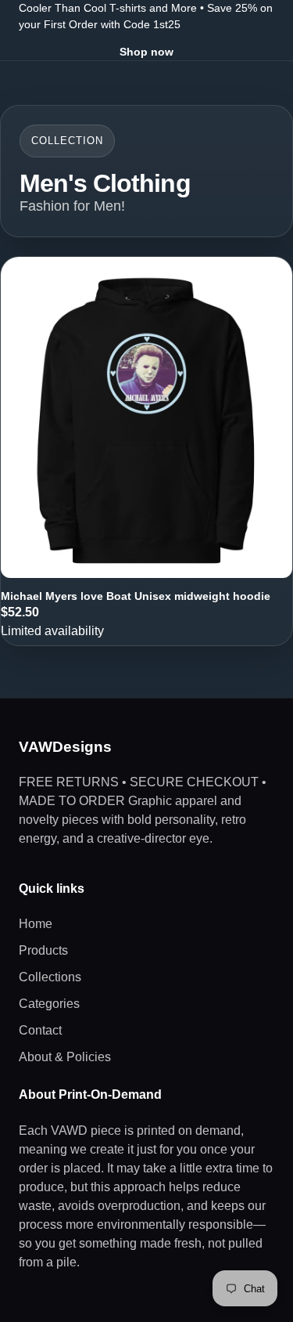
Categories (49, 1003)
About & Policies (65, 1057)
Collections (50, 977)
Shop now (146, 51)
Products (43, 950)
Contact (40, 1030)
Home (35, 923)
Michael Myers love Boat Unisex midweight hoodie (135, 596)
